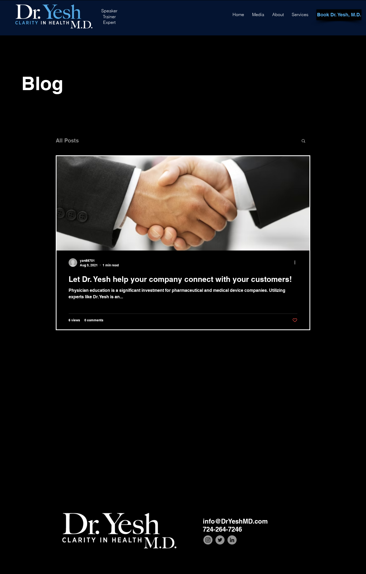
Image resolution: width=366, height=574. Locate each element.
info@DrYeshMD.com (235, 521)
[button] (303, 141)
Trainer (109, 16)
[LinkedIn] (232, 539)
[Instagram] (207, 539)
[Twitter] (220, 539)
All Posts (67, 140)
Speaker (109, 10)
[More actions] (296, 262)
